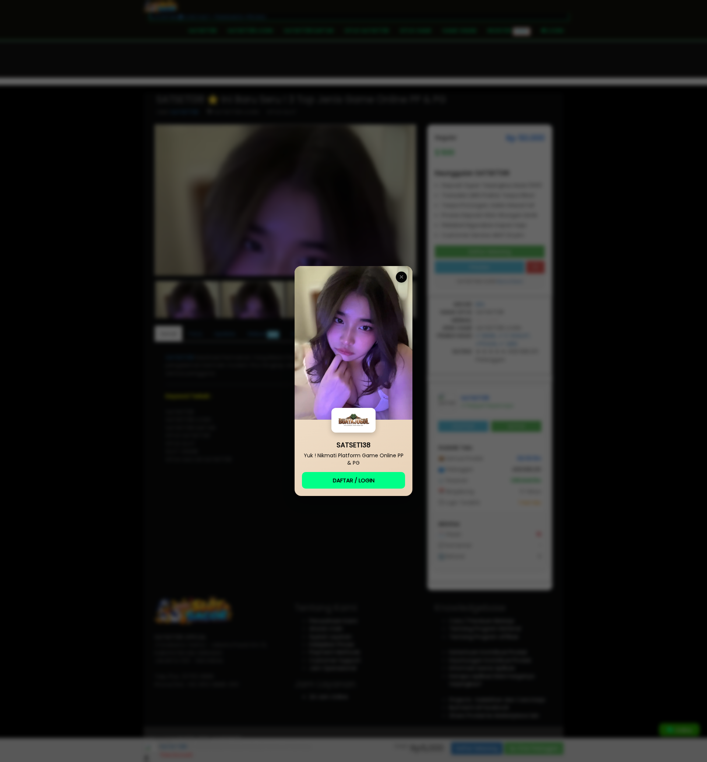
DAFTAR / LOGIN (353, 480)
